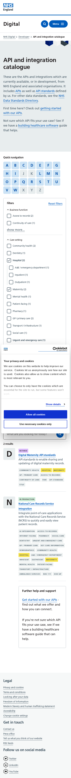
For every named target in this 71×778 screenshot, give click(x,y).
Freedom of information (15, 701)
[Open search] (44, 24)
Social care (58, 536)
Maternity (59, 470)
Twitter (12, 758)
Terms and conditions (14, 692)
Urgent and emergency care (47, 541)
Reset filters (55, 203)
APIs (18, 91)
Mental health (27, 564)
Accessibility (9, 710)
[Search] (60, 434)
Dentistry (24, 541)
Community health (29, 470)
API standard (56, 480)
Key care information (52, 545)
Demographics (26, 550)
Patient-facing (44, 564)
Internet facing (27, 536)
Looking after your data (15, 696)
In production (26, 499)
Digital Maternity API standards (37, 455)
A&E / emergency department (46, 555)
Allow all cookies (35, 414)
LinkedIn (13, 765)
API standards (45, 91)
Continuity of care (29, 480)
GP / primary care (28, 475)
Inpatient (24, 560)
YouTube (13, 771)
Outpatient (37, 560)
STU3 (21, 484)
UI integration (27, 531)
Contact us (8, 729)
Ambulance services (29, 574)
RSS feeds (8, 743)
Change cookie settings (15, 716)
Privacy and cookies (13, 687)
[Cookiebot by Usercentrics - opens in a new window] (52, 349)
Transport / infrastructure (34, 569)
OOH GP (57, 574)
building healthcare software (38, 125)
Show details (53, 404)
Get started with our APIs (39, 600)
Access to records (50, 475)
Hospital (46, 470)
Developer (23, 36)
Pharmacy (44, 536)
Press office (9, 734)
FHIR (44, 480)
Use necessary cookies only (35, 424)
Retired (23, 451)
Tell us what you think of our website (22, 738)
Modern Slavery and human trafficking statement (29, 706)
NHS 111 (47, 574)
